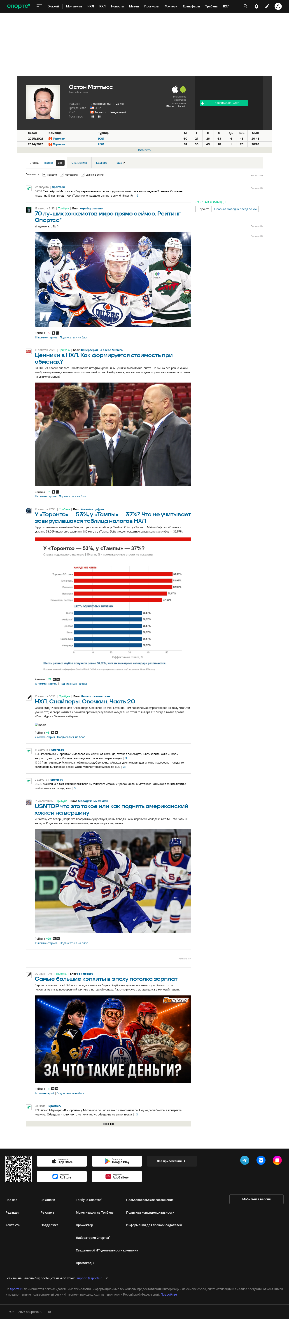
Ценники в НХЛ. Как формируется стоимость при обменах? (104, 358)
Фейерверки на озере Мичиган (102, 350)
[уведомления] (256, 6)
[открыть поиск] (245, 6)
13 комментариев (46, 683)
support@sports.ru (90, 1278)
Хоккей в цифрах (92, 509)
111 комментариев (46, 337)
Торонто (100, 112)
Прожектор (84, 1225)
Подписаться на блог (74, 337)
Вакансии (48, 1200)
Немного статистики (95, 696)
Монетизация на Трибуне (95, 1212)
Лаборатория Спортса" (93, 1238)
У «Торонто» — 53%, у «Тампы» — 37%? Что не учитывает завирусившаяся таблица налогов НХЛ (113, 518)
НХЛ (101, 139)
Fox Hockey (85, 974)
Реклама (47, 1212)
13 (136, 1114)
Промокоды (85, 1263)
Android (182, 106)
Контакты (12, 1225)
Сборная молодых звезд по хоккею (236, 209)
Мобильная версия (256, 1199)
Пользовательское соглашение (150, 1200)
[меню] (39, 6)
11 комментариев (46, 496)
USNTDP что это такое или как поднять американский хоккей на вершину (111, 809)
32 (124, 767)
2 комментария (45, 737)
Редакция (12, 1212)
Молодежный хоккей (93, 801)
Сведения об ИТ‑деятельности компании (107, 1250)
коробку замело (91, 208)
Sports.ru (58, 187)
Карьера (101, 163)
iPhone (170, 106)
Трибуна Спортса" (89, 1200)
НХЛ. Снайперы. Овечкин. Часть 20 (85, 701)
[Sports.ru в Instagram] (278, 1161)
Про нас (11, 1200)
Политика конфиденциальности (150, 1212)
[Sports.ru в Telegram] (245, 1161)
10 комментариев (46, 943)
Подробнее (169, 1294)
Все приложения (169, 1161)
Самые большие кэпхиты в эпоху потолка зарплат (106, 979)
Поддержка (49, 1225)
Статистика (79, 163)
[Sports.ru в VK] (261, 1161)
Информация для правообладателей (154, 1225)
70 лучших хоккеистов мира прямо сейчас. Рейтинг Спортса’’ (108, 217)
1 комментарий (44, 1093)
